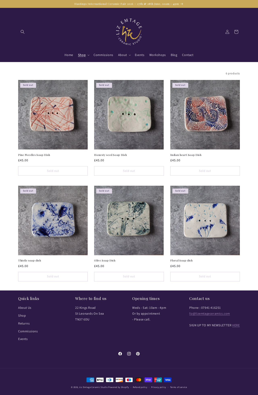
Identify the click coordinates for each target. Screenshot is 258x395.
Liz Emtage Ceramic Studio (93, 387)
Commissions (28, 331)
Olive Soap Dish (104, 260)
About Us (24, 308)
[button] (22, 31)
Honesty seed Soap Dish (110, 154)
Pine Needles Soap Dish (34, 154)
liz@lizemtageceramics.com (209, 313)
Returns (24, 323)
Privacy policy (158, 387)
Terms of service (178, 387)
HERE (236, 325)
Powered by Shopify (118, 387)
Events (23, 339)
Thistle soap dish (29, 260)
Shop (22, 315)
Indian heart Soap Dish (186, 154)
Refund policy (140, 387)
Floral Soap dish (181, 260)
